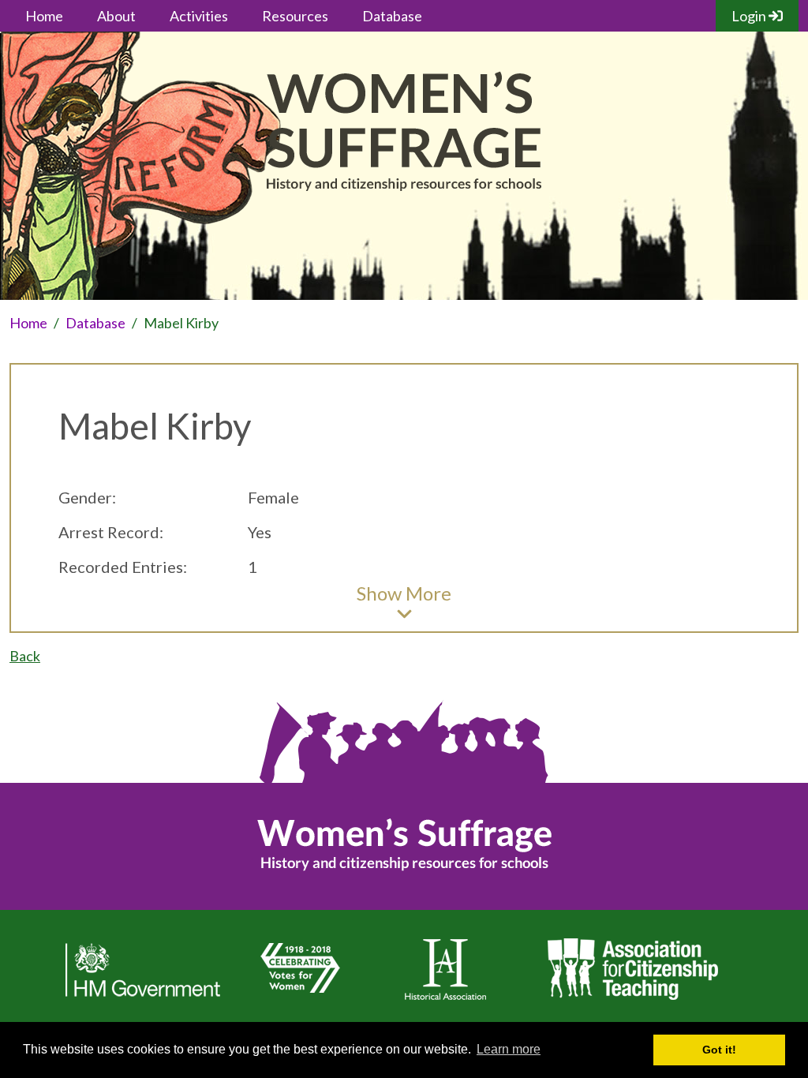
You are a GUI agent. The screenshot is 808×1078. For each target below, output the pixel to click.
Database (392, 15)
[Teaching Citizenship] (632, 1000)
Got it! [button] (719, 1049)
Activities (199, 15)
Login (750, 15)
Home (44, 15)
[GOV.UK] (143, 1000)
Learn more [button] (509, 1049)
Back (24, 655)
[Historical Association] (444, 1000)
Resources (295, 15)
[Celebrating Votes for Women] (297, 1000)
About (116, 15)
